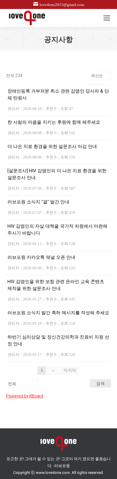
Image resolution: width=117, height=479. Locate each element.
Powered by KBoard (24, 396)
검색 (100, 383)
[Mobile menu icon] (107, 18)
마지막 (70, 370)
